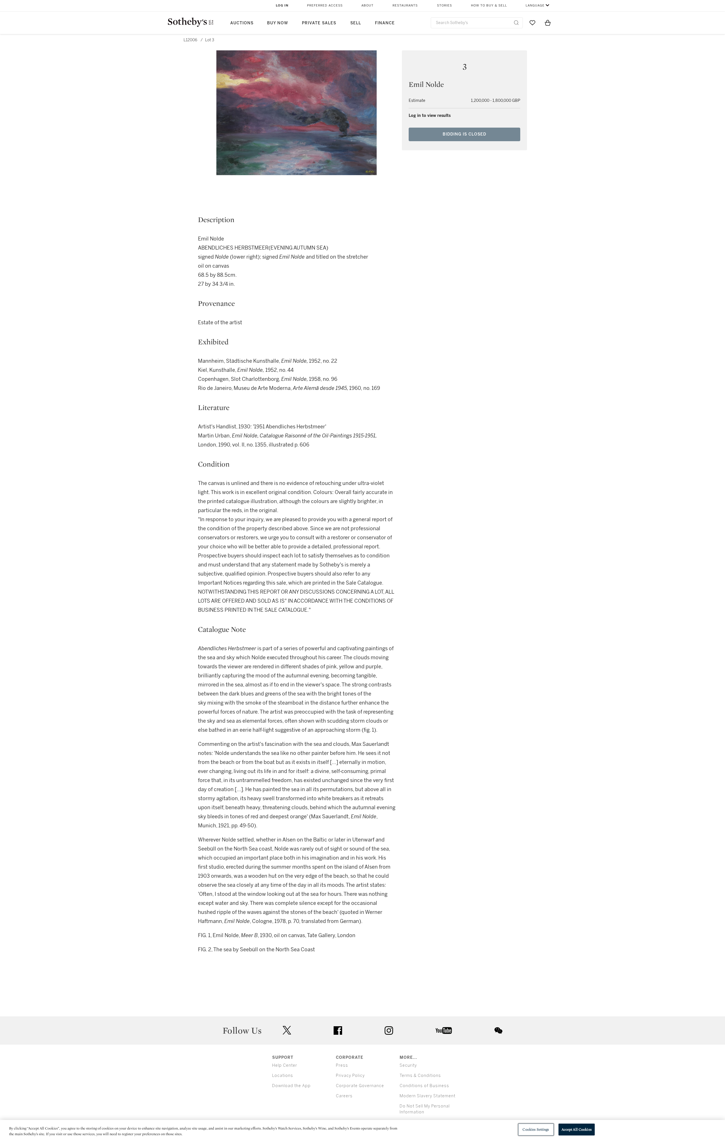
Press (342, 1065)
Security (408, 1065)
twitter (287, 1030)
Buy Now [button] (277, 23)
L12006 (190, 40)
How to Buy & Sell (489, 5)
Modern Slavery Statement (427, 1096)
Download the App (291, 1085)
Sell (355, 23)
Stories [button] (444, 5)
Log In (282, 5)
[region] (362, 1130)
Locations (282, 1075)
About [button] (367, 5)
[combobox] (477, 22)
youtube (444, 1030)
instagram (389, 1030)
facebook (338, 1030)
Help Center (284, 1065)
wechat (498, 1030)
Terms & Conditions (420, 1075)
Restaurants (405, 5)
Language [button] (535, 5)
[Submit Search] (516, 22)
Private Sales (319, 23)
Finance (385, 23)
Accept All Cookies (577, 1129)
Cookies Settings (536, 1129)
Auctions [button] (241, 23)
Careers (344, 1096)
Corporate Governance (360, 1085)
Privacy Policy (350, 1075)
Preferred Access (325, 5)
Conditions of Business (424, 1085)
